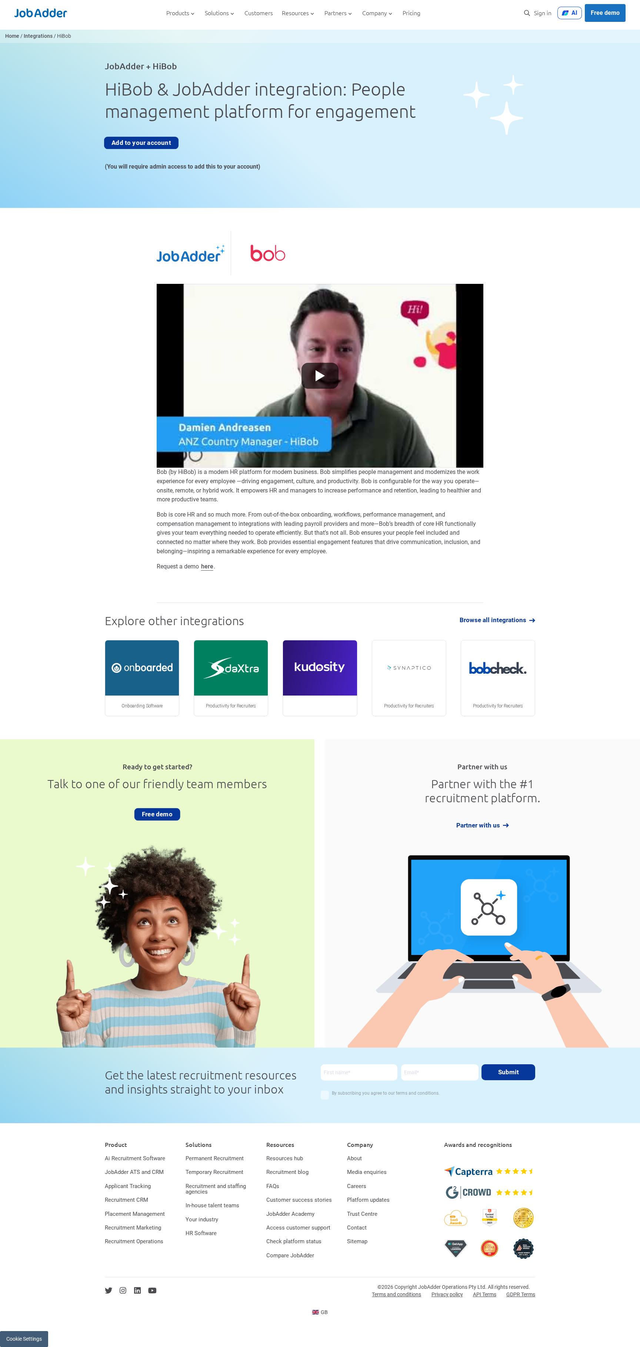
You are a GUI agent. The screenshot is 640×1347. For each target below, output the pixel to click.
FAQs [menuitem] (272, 1186)
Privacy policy (447, 1294)
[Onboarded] (142, 678)
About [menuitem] (354, 1158)
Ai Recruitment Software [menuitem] (135, 1158)
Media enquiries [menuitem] (367, 1172)
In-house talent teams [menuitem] (212, 1205)
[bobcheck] (498, 678)
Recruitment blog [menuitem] (287, 1172)
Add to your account (141, 142)
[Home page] (40, 13)
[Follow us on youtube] (152, 1290)
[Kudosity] (320, 678)
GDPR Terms (520, 1294)
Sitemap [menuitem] (357, 1241)
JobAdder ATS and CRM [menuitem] (134, 1172)
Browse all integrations (493, 620)
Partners (335, 13)
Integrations (38, 36)
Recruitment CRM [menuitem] (126, 1200)
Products (177, 13)
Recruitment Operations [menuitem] (134, 1241)
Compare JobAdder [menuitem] (290, 1255)
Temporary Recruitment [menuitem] (214, 1172)
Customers (258, 13)
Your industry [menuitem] (202, 1219)
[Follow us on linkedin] (137, 1290)
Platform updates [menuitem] (368, 1200)
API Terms (484, 1294)
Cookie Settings (24, 1339)
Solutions (217, 13)
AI (574, 12)
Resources (295, 13)
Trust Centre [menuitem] (362, 1214)
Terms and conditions (396, 1294)
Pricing (411, 13)
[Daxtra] (231, 678)
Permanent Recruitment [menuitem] (215, 1158)
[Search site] (527, 13)
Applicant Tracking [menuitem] (128, 1186)
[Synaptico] (409, 678)
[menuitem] (320, 1312)
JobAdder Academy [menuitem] (290, 1214)
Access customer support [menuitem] (298, 1227)
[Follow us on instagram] (123, 1290)
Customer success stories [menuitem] (299, 1200)
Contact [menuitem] (357, 1227)
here (207, 566)
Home (12, 36)
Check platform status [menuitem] (293, 1241)
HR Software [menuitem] (201, 1233)
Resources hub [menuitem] (284, 1158)
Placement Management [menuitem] (135, 1214)
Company (374, 13)
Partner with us (478, 825)
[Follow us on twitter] (108, 1290)
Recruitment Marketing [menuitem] (133, 1227)
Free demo (605, 12)
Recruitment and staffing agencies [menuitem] (216, 1189)
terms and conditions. (418, 1093)
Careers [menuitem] (356, 1186)
